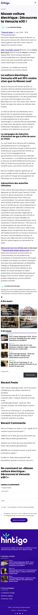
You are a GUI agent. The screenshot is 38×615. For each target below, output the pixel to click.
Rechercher (4, 371)
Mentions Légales (7, 596)
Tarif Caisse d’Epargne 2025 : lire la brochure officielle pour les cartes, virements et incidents (18, 390)
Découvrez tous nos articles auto (14, 248)
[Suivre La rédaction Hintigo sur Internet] (1, 297)
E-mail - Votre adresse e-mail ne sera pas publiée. (17, 507)
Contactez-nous (6, 599)
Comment (4, 491)
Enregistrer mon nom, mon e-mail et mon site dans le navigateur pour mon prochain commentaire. (20, 514)
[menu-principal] (35, 2)
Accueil (3, 9)
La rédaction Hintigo (14, 27)
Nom (3, 501)
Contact (13, 610)
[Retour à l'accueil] (15, 2)
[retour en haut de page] (35, 605)
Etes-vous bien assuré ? (10, 50)
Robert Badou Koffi (21, 250)
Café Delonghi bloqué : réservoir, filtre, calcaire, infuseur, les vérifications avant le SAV (17, 405)
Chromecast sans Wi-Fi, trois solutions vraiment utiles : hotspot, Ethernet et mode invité (18, 398)
